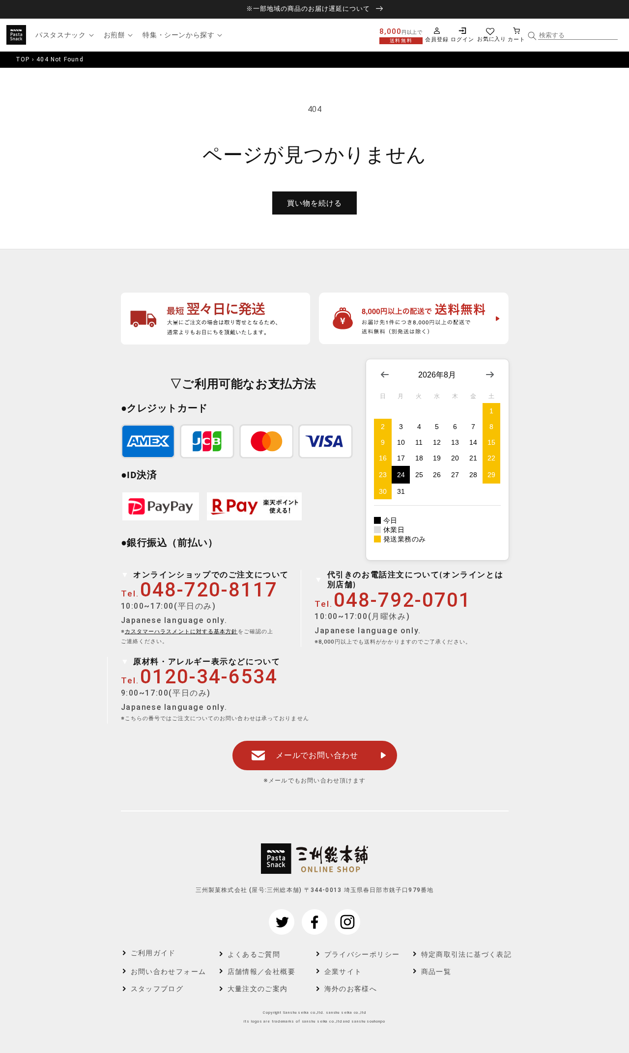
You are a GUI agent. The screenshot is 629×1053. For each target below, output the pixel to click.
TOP (23, 59)
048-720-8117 (209, 589)
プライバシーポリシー (362, 954)
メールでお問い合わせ (317, 755)
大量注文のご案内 (258, 989)
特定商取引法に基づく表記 (459, 954)
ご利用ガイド (153, 953)
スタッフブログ (157, 989)
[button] (63, 35)
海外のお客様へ (350, 989)
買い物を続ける (314, 203)
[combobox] (578, 35)
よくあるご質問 (254, 954)
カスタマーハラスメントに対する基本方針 (181, 631)
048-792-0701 (402, 600)
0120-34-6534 (209, 676)
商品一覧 (436, 971)
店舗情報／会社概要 (262, 971)
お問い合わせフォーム (168, 971)
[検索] (532, 36)
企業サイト (343, 971)
